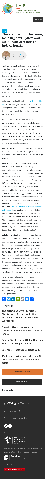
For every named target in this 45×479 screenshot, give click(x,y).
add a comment (21, 382)
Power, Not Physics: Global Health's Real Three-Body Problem (22, 342)
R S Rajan (18, 54)
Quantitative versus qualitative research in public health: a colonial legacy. (22, 330)
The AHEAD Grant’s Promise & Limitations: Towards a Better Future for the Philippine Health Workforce (20, 316)
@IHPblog (9, 403)
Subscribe (38, 19)
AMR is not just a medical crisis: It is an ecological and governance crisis (21, 359)
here (29, 180)
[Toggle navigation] (2, 19)
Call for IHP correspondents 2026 (21, 350)
